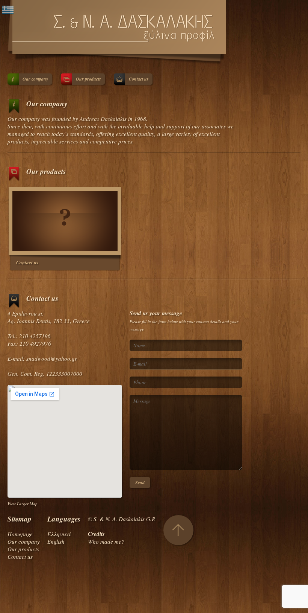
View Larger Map (23, 503)
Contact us (139, 79)
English (56, 541)
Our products (88, 79)
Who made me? (106, 541)
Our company (35, 79)
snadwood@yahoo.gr (51, 358)
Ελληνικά (59, 534)
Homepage (20, 534)
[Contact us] (65, 221)
